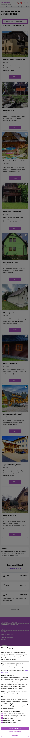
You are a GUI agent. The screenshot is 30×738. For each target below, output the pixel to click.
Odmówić (15, 735)
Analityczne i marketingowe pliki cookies (15, 716)
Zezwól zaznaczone (15, 732)
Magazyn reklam (8, 718)
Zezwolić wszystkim (15, 728)
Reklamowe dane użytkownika (12, 720)
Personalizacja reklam (9, 723)
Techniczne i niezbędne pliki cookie (13, 713)
